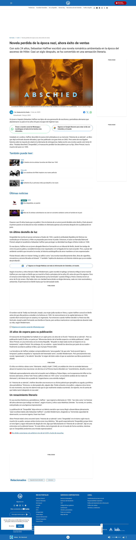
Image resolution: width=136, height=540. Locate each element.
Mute (109, 537)
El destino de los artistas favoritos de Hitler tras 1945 (40, 162)
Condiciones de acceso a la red (96, 498)
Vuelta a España (87, 7)
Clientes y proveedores (66, 510)
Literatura (50, 480)
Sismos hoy (62, 7)
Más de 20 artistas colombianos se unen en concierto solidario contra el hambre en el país (52, 213)
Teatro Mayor (39, 514)
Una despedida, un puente (31, 203)
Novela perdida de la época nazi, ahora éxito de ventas (36, 37)
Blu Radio (12, 37)
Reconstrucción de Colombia (74, 7)
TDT (62, 503)
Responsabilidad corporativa (95, 500)
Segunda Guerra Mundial (36, 480)
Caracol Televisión (41, 500)
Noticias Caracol (40, 498)
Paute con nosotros (66, 512)
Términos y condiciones (94, 507)
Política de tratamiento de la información (98, 503)
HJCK (18, 37)
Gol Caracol (39, 503)
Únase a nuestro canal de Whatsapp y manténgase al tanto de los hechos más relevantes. (28, 129)
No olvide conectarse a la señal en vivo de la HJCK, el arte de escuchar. (38, 433)
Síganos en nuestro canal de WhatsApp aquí (28, 327)
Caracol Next (39, 521)
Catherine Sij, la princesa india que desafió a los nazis (40, 183)
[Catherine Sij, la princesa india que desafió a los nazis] (15, 183)
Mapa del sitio (64, 514)
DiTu (37, 510)
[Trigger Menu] (11, 3)
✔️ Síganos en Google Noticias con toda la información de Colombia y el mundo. (52, 266)
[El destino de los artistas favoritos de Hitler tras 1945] (15, 162)
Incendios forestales (41, 7)
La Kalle (38, 505)
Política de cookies (92, 505)
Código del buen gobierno (67, 505)
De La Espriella (53, 7)
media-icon (68, 537)
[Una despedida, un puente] (15, 203)
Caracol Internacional (41, 516)
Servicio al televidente (66, 498)
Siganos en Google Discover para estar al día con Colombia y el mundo (74, 128)
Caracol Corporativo (41, 519)
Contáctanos (64, 507)
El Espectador (39, 512)
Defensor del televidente (67, 500)
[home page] (68, 3)
